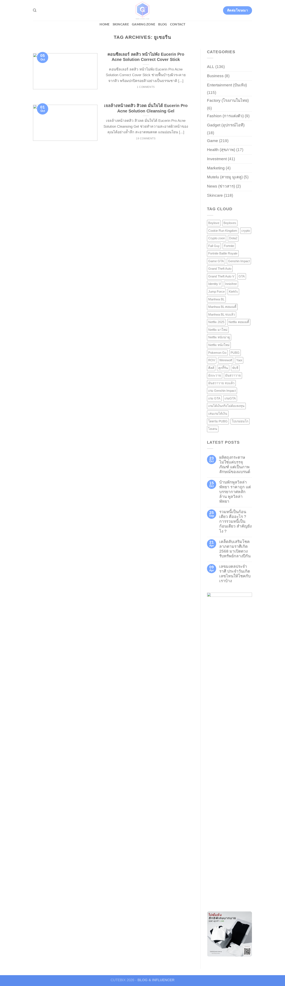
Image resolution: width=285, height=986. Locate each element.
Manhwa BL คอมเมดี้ (222, 307)
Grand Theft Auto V (221, 276)
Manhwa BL (216, 299)
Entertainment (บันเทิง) (227, 85)
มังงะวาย (214, 375)
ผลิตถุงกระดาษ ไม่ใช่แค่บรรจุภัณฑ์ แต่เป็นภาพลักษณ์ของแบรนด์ (234, 464)
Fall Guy (214, 246)
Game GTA (216, 261)
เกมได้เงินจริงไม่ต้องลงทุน (226, 406)
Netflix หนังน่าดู (219, 337)
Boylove (213, 223)
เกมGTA (230, 398)
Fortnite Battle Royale (222, 253)
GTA (241, 276)
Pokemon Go (217, 352)
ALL (210, 66)
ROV (211, 360)
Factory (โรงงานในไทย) (228, 100)
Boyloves (229, 223)
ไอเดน (212, 429)
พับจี (235, 368)
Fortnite (229, 246)
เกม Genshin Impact (222, 390)
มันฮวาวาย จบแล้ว (221, 383)
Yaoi (239, 360)
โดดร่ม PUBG (218, 421)
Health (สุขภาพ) (221, 149)
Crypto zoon (216, 238)
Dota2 (233, 238)
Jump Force (216, 291)
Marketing (216, 168)
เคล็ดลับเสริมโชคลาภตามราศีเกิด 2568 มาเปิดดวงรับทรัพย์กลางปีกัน (235, 548)
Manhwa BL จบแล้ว (221, 314)
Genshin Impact (239, 261)
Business (215, 76)
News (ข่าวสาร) (221, 186)
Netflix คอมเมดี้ (238, 322)
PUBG (235, 352)
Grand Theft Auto (219, 268)
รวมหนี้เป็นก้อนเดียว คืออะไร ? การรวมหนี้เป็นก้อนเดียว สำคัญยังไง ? (235, 521)
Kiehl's (233, 291)
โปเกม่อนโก (240, 421)
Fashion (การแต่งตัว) (225, 116)
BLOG (162, 24)
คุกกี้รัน (223, 368)
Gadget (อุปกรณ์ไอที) (226, 125)
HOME (105, 24)
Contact (177, 24)
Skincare (121, 24)
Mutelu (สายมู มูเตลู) (225, 177)
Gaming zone (143, 24)
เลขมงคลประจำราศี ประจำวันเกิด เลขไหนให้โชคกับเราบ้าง (235, 573)
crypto (245, 230)
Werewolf (225, 360)
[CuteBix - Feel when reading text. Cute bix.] (142, 10)
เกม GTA (214, 398)
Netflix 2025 (216, 322)
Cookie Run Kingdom (222, 230)
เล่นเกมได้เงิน (217, 413)
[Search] (34, 10)
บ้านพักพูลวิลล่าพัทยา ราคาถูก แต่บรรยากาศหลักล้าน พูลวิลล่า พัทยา (235, 492)
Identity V (214, 284)
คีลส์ (211, 368)
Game (212, 141)
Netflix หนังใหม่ (219, 345)
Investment (217, 159)
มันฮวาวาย (233, 375)
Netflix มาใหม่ (217, 329)
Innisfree (231, 284)
